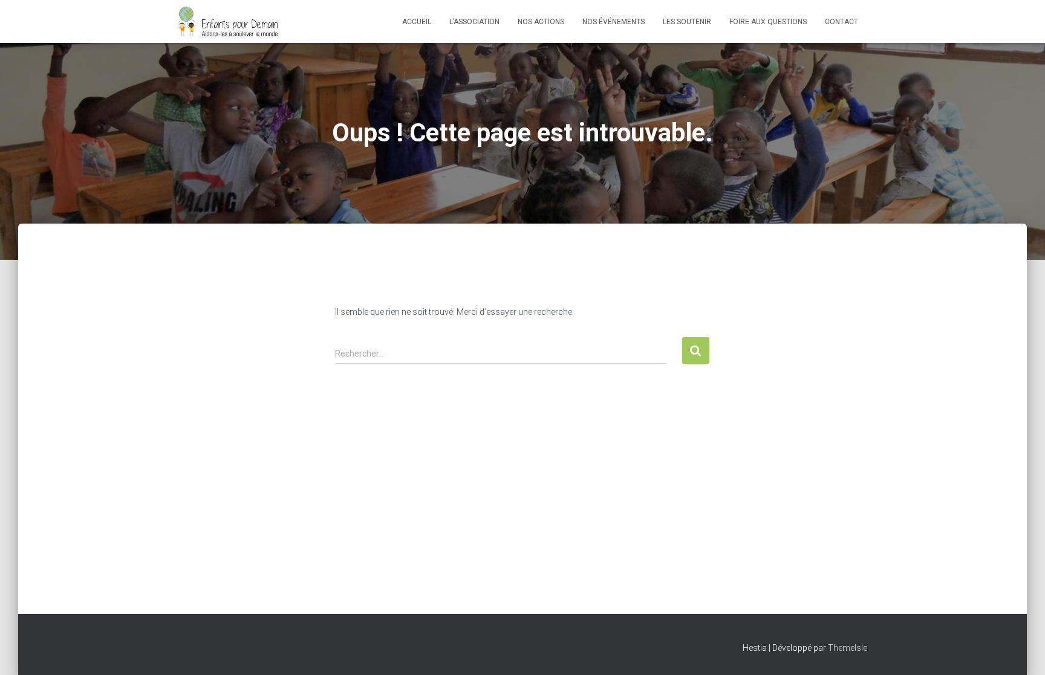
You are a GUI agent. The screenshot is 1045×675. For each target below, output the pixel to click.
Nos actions (541, 22)
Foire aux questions (768, 22)
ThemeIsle (847, 648)
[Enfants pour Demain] (228, 22)
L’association (474, 22)
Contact (841, 22)
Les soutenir (687, 22)
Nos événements (613, 22)
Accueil (416, 22)
